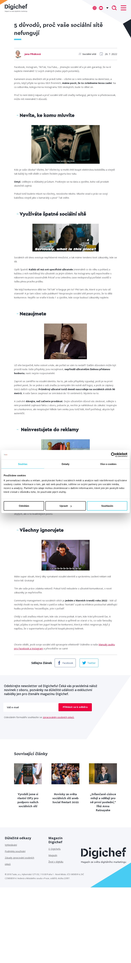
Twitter (91, 662)
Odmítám (24, 505)
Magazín (52, 855)
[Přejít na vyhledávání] (114, 8)
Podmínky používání (15, 851)
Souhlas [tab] (22, 464)
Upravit (64, 505)
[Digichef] (16, 8)
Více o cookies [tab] (108, 464)
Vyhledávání (11, 844)
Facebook (67, 662)
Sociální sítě (89, 54)
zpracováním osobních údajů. (58, 717)
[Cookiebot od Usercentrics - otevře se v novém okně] (113, 454)
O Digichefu (54, 848)
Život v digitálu (55, 861)
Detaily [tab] (65, 464)
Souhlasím (107, 505)
